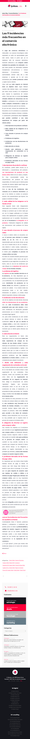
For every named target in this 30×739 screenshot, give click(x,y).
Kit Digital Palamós (15, 691)
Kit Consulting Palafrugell (15, 721)
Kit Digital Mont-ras (15, 703)
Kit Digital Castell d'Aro (15, 698)
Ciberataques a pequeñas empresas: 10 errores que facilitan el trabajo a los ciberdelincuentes (14, 647)
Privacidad (13, 680)
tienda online (16, 570)
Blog (7, 13)
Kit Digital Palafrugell (15, 694)
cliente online (12, 560)
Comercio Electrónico (13, 13)
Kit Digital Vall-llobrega (15, 700)
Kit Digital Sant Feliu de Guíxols (15, 705)
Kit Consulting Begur (15, 728)
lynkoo (3, 13)
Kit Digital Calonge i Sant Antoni (15, 693)
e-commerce (17, 562)
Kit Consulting (12, 1)
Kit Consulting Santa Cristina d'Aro (15, 733)
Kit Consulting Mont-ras (15, 730)
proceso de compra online (8, 570)
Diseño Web (13, 638)
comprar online (6, 562)
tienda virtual (22, 570)
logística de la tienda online (9, 567)
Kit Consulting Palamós (15, 717)
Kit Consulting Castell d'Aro (15, 724)
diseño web (11, 562)
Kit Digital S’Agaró (15, 709)
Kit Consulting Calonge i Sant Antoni (15, 719)
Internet (11, 651)
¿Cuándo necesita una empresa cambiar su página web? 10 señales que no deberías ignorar (14, 661)
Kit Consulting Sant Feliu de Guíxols (15, 732)
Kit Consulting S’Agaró (15, 735)
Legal (9, 680)
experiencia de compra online (9, 565)
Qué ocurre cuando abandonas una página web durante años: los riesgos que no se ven (13, 640)
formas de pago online (20, 565)
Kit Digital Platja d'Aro (15, 696)
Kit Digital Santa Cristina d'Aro (15, 707)
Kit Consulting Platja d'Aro (15, 723)
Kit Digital (19, 1)
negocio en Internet (19, 567)
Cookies (17, 680)
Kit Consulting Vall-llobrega (15, 726)
